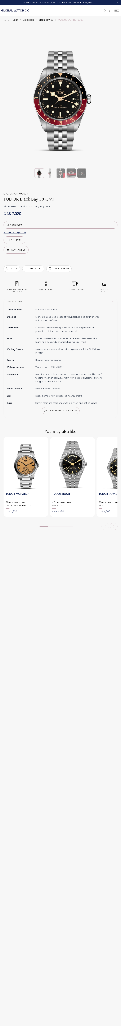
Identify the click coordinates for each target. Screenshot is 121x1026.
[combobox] (60, 225)
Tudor (14, 19)
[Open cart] (111, 10)
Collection (28, 19)
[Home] (5, 19)
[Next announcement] (113, 3)
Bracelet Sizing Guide (15, 232)
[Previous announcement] (3, 3)
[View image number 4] (71, 173)
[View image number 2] (50, 173)
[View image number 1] (39, 173)
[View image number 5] (81, 173)
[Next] (113, 526)
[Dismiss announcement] (118, 3)
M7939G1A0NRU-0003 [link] (70, 19)
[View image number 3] (60, 173)
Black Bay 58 (46, 19)
